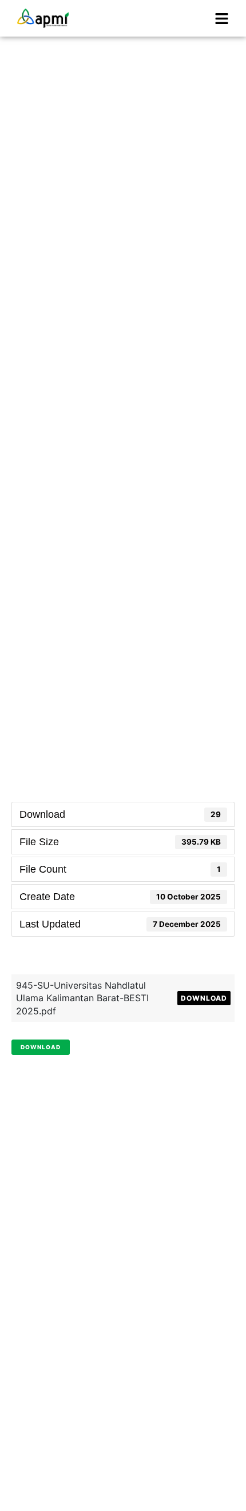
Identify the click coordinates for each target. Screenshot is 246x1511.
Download (204, 998)
